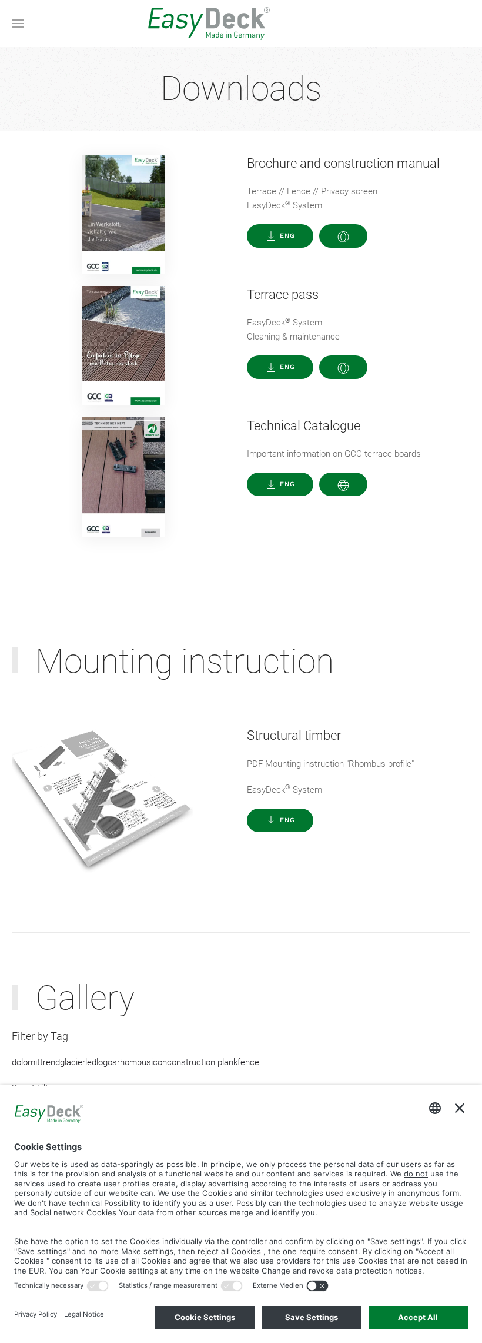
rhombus (134, 1062)
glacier (72, 1062)
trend (50, 1062)
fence (248, 1062)
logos (106, 1062)
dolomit (26, 1062)
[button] (18, 23)
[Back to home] (241, 23)
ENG (287, 236)
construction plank (202, 1062)
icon (159, 1062)
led (90, 1062)
